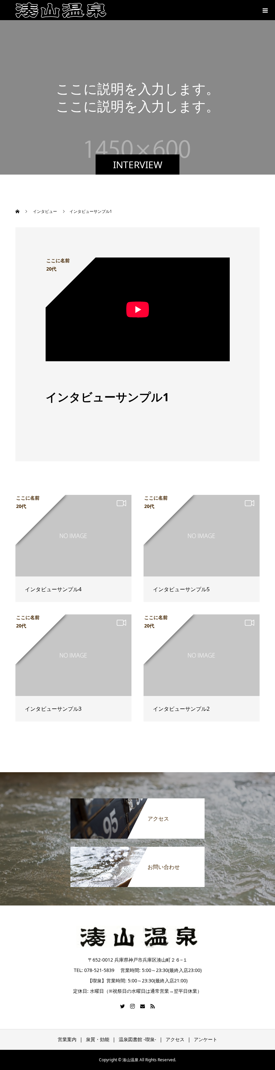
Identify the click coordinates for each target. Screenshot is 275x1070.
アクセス (175, 1039)
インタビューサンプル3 (53, 708)
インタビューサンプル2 (181, 708)
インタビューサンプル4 (53, 589)
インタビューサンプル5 (181, 589)
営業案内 (67, 1039)
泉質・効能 (97, 1039)
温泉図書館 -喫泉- (137, 1039)
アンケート (205, 1039)
